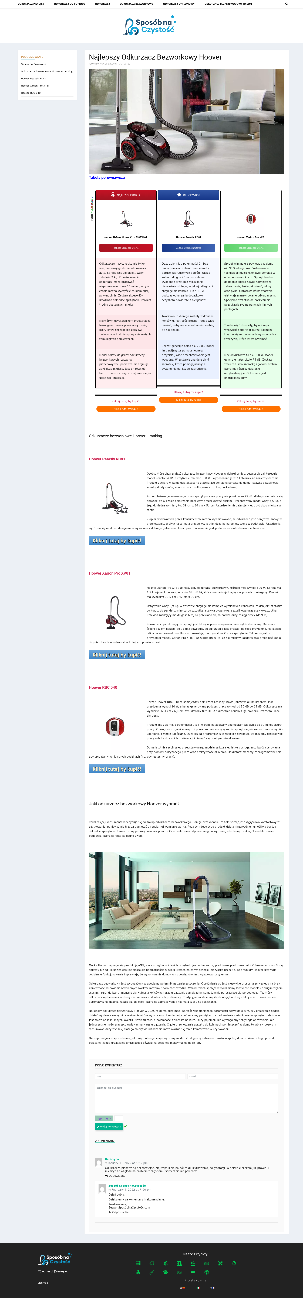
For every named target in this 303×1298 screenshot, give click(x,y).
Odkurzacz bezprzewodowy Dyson (228, 3)
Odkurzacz (102, 3)
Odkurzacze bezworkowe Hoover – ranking (46, 71)
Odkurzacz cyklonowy (179, 3)
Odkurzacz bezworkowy (136, 3)
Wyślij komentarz (110, 1126)
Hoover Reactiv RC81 (33, 78)
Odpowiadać (117, 1175)
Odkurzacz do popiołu (69, 3)
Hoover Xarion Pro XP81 (35, 85)
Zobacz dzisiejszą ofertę (126, 247)
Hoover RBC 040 (31, 92)
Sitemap (43, 1282)
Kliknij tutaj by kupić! (126, 401)
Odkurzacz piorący (31, 3)
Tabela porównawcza (33, 64)
